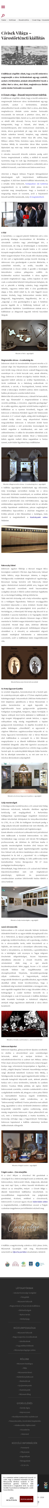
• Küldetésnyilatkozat (24, 1377)
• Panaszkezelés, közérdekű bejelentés (24, 1421)
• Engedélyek (24, 1456)
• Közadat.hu (24, 1430)
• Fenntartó (24, 1448)
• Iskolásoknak (24, 1341)
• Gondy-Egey (24, 1408)
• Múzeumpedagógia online (24, 1350)
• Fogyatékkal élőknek (25, 1346)
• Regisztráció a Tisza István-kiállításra (24, 1306)
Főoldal (3, 20)
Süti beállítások (11, 1499)
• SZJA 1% (24, 1465)
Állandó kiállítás (24, 20)
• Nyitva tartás (24, 1314)
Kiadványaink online (39, 517)
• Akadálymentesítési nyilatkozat (24, 1417)
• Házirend (24, 1434)
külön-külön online (40, 1201)
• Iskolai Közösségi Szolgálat (24, 1293)
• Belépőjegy (24, 1319)
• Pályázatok (25, 1452)
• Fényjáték (24, 1297)
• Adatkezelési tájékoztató (24, 1425)
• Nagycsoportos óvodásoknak (24, 1337)
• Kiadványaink (24, 1390)
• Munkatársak (24, 1381)
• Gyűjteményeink (24, 1385)
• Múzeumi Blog (24, 1394)
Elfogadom (26, 1499)
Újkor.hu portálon (20, 1252)
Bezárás (33, 1478)
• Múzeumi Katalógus (24, 1364)
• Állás (24, 1368)
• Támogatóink (24, 1461)
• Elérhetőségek (24, 1310)
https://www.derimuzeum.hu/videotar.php (24, 1226)
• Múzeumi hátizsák (24, 1301)
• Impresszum (24, 1412)
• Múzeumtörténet (24, 1372)
